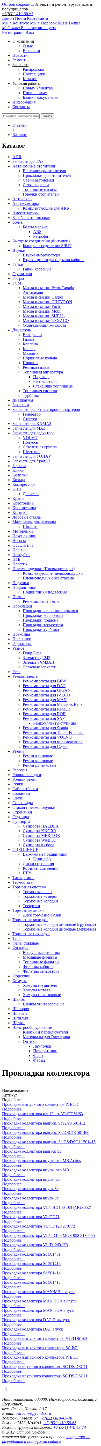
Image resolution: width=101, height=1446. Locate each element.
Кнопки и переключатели (45, 1032)
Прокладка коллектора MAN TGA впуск (38, 1310)
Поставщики (34, 74)
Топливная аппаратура (43, 372)
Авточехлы (22, 199)
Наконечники (24, 536)
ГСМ (16, 283)
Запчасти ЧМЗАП (38, 662)
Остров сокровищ (18, 4)
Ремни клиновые (38, 756)
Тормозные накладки (31, 934)
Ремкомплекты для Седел (45, 746)
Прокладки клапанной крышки (50, 611)
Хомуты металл (36, 990)
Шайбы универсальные (43, 1004)
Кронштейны (24, 508)
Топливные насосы (40, 189)
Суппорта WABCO (39, 840)
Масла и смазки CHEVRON (47, 302)
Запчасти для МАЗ (28, 428)
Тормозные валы (37, 891)
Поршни (30, 362)
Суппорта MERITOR (41, 835)
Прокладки (22, 606)
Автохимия (33, 292)
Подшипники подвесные (45, 592)
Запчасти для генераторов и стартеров (46, 409)
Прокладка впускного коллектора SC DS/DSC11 (45, 1366)
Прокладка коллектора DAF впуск (32, 1329)
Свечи (18, 798)
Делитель (31, 494)
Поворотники (45, 1051)
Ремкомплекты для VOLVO (47, 737)
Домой (8, 18)
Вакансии (31, 50)
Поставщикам (35, 93)
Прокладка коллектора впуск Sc (30, 1188)
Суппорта (21, 821)
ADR (16, 156)
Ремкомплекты (25, 676)
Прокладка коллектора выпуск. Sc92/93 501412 (43, 1123)
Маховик (31, 353)
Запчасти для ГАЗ (28, 161)
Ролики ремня (24, 779)
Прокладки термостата (43, 625)
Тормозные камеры (40, 896)
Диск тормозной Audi (42, 915)
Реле (16, 671)
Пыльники (21, 639)
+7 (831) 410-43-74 (69, 1427)
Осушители (22, 545)
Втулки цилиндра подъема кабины (53, 259)
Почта (20, 18)
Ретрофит (41, 236)
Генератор (32, 414)
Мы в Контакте (15, 23)
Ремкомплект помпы (41, 601)
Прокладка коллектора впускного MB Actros (41, 1160)
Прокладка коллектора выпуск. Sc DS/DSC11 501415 (49, 1142)
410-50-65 (24, 13)
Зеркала (19, 465)
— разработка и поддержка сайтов (46, 1439)
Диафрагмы (22, 400)
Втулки (18, 250)
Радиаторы (22, 643)
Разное (18, 648)
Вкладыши (32, 334)
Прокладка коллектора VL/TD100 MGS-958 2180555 (48, 1235)
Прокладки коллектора (43, 615)
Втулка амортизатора (41, 255)
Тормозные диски (28, 910)
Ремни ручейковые (39, 765)
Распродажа (33, 69)
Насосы (19, 540)
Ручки (17, 784)
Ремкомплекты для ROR (44, 714)
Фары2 (39, 1060)
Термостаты (22, 882)
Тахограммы (23, 877)
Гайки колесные (37, 269)
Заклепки (20, 405)
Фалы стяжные (25, 943)
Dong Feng (32, 653)
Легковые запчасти (39, 667)
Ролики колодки (26, 774)
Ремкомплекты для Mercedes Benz (52, 704)
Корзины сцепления (40, 868)
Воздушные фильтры (41, 952)
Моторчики (22, 531)
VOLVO (30, 437)
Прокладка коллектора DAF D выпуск (36, 1320)
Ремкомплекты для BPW (44, 681)
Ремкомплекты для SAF (44, 718)
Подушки (20, 582)
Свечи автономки (38, 180)
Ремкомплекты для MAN (45, 700)
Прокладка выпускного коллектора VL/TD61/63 (44, 1338)
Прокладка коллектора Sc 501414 (31, 1273)
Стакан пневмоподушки (33, 807)
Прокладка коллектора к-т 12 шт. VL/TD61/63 (42, 1114)
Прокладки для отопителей (47, 175)
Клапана (30, 344)
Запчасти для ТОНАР (31, 456)
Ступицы (20, 817)
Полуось (30, 442)
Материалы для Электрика (46, 1037)
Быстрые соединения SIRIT (47, 245)
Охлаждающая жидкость (44, 325)
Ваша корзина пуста (29, 27)
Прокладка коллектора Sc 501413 (31, 1282)
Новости (20, 55)
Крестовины (23, 503)
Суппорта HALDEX (41, 826)
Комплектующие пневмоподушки (53, 573)
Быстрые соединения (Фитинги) (41, 241)
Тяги (16, 938)
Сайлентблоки (25, 788)
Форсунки (21, 976)
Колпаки (20, 475)
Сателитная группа (40, 447)
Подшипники (24, 587)
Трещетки (31, 905)
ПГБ (16, 559)
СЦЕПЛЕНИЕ (25, 849)
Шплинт (30, 526)
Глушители (22, 274)
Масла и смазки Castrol (43, 297)
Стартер (30, 419)
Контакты (21, 107)
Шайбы (19, 999)
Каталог (30, 78)
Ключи (18, 470)
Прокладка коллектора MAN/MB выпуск (38, 1291)
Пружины (21, 634)
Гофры (18, 278)
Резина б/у (42, 859)
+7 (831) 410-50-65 (60, 1423)
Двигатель (21, 330)
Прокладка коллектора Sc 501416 (31, 1263)
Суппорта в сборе (38, 845)
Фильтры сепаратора (41, 971)
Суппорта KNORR (39, 831)
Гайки (17, 264)
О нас (28, 46)
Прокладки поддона (40, 620)
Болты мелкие (35, 227)
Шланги (19, 1013)
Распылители (45, 381)
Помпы (18, 597)
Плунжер (41, 377)
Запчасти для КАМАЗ (31, 423)
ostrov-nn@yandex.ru (33, 1413)
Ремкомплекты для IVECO (46, 695)
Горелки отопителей (41, 194)
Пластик (19, 564)
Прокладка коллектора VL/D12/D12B (35, 1245)
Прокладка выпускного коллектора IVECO (40, 1104)
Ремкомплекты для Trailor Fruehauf (53, 732)
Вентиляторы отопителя (44, 171)
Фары (38, 1055)
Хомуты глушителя (40, 985)
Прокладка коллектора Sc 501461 (31, 1254)
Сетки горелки (36, 185)
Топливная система (40, 391)
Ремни (18, 751)
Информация (23, 102)
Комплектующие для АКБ (46, 208)
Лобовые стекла (26, 517)
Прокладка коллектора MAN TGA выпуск (39, 1301)
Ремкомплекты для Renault (46, 709)
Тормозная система (29, 887)
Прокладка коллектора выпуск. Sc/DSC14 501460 (45, 1132)
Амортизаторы (25, 213)
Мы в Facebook (43, 23)
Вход (29, 32)
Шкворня (20, 1008)
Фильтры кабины (38, 966)
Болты (18, 222)
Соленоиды (22, 803)
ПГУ (27, 873)
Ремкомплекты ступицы (54, 723)
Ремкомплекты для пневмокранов (53, 742)
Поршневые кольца (40, 358)
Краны (18, 498)
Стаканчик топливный (53, 386)
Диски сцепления (38, 863)
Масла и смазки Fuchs (42, 306)
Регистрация (13, 32)
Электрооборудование (32, 1027)
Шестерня (31, 451)
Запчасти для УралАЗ (31, 461)
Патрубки (21, 554)
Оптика (29, 1041)
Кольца (29, 348)
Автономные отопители (33, 166)
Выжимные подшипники (45, 854)
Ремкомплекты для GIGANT (48, 690)
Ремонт (18, 60)
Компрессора (23, 484)
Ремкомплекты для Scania (45, 728)
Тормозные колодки (40, 901)
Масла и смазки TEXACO (46, 320)
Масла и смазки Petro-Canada (48, 288)
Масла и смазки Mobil (42, 311)
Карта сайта (37, 18)
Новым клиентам (38, 88)
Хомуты (19, 980)
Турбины (31, 395)
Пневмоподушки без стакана (48, 578)
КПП (16, 489)
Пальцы (19, 550)
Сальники (21, 793)
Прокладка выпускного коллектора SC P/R (40, 1348)
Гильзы (29, 339)
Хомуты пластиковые (42, 994)
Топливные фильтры (41, 962)
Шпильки (21, 1018)
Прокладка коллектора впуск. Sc (31, 1179)
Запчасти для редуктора (33, 433)
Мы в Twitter (69, 23)
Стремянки (22, 812)
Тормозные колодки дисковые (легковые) (59, 929)
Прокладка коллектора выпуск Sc (31, 1151)
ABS (37, 231)
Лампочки (42, 1046)
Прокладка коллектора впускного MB (35, 1170)
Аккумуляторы (25, 203)
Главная (19, 125)
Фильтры (20, 948)
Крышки (20, 512)
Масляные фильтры (40, 957)
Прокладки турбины (41, 629)
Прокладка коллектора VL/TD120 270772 (38, 1226)
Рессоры (19, 770)
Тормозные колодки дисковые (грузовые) (59, 924)
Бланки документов (40, 97)
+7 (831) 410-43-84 (55, 1418)
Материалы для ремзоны (34, 522)
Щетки (18, 1023)
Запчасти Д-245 (36, 657)
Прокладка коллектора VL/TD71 (31, 1217)
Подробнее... (13, 1109)
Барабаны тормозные (31, 217)
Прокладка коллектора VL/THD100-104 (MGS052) (46, 1207)
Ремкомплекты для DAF (44, 685)
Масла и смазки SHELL (44, 316)
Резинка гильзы (37, 367)
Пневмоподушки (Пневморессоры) (43, 568)
